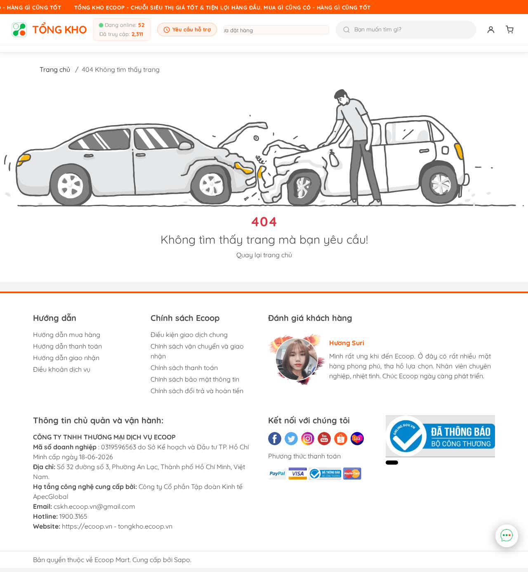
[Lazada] (357, 438)
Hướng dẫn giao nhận (66, 358)
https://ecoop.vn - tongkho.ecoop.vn (117, 526)
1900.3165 (73, 516)
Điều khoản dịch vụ (61, 369)
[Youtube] (324, 438)
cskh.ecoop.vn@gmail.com (94, 506)
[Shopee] (340, 438)
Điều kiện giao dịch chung (189, 334)
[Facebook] (274, 438)
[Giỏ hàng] (510, 29)
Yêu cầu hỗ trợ (191, 29)
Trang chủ (55, 69)
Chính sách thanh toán (184, 367)
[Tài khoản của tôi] (491, 29)
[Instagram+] (307, 438)
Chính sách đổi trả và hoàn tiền (197, 391)
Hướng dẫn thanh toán (67, 346)
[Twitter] (291, 438)
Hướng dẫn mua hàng (66, 334)
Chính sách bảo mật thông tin (195, 379)
